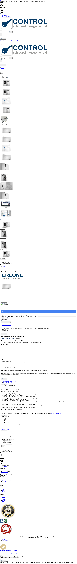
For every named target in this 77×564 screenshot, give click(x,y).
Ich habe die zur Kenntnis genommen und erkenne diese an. (14, 444)
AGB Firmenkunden (5, 489)
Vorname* (3, 437)
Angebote (3, 499)
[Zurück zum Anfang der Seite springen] (1, 555)
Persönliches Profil (6, 40)
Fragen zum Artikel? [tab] (6, 332)
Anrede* (2, 436)
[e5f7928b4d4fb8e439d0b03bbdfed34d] (6, 286)
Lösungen (3, 498)
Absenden (3, 445)
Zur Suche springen (11, 0)
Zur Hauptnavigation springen (18, 0)
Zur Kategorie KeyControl (4, 171)
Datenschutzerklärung (9, 444)
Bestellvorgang (4, 479)
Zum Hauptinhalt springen (4, 0)
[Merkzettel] (0, 36)
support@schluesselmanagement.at (56, 413)
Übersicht (1, 40)
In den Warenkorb (4, 319)
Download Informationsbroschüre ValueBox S (9, 382)
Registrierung (4, 481)
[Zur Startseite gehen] (24, 29)
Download (3, 491)
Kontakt (3, 501)
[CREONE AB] (38, 277)
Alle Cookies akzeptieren (16, 557)
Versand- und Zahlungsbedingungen (7, 480)
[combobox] (4, 32)
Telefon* (2, 440)
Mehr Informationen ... (28, 556)
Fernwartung (4, 483)
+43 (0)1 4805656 (4, 473)
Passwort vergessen (5, 482)
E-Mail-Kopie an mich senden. (7, 442)
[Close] (0, 559)
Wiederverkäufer (4, 490)
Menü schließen (4, 65)
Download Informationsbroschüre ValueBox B (9, 381)
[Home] (38, 69)
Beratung (3, 500)
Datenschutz (4, 539)
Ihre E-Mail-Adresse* (4, 439)
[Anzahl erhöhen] (7, 318)
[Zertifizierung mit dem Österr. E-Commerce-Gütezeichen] (3, 523)
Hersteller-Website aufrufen (5, 429)
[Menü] (1, 30)
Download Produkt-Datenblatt (6, 325)
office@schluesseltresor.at (4, 472)
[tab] (25, 328)
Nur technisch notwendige (4, 557)
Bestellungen (17, 40)
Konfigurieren (10, 557)
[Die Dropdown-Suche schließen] (12, 32)
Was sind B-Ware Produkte (4, 561)
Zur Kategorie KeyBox (3, 77)
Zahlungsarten (13, 40)
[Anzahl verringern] (3, 318)
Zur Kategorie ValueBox (3, 124)
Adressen (10, 40)
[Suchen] (10, 32)
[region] (38, 294)
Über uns (3, 497)
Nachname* (3, 438)
